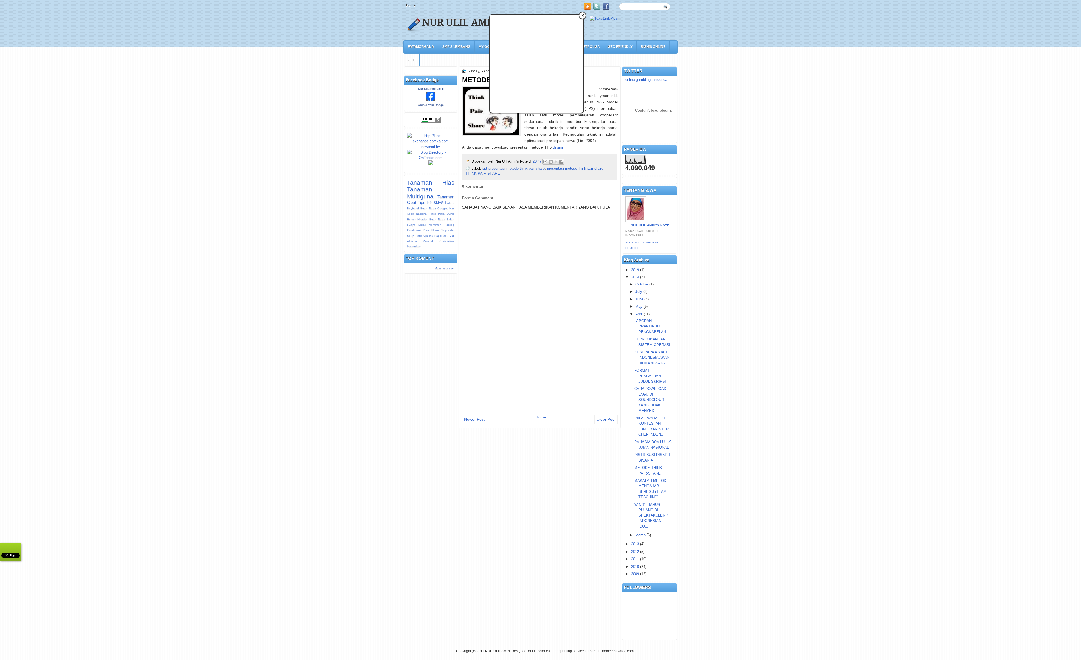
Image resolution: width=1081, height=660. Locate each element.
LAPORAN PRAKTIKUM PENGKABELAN (650, 326)
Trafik (418, 235)
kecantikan (414, 246)
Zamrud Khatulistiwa (439, 241)
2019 (635, 270)
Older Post (606, 419)
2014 (635, 277)
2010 (635, 566)
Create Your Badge (431, 105)
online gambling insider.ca (646, 79)
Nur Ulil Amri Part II (431, 88)
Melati (422, 224)
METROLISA (590, 47)
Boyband (413, 208)
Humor (411, 219)
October (641, 284)
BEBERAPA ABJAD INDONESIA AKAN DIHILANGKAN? (651, 357)
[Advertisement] (505, 68)
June (639, 299)
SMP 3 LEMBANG (456, 47)
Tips (421, 202)
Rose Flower (431, 230)
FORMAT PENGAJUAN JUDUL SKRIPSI (650, 376)
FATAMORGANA (421, 47)
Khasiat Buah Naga (431, 219)
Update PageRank (435, 235)
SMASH (440, 203)
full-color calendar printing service (558, 651)
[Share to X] (556, 162)
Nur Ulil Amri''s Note (650, 225)
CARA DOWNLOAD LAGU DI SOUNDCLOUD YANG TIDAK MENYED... (650, 400)
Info (429, 203)
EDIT (412, 60)
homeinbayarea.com (618, 651)
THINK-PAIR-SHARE (483, 173)
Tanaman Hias (430, 182)
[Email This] (545, 162)
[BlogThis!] (550, 162)
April (639, 314)
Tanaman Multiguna (420, 193)
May (638, 306)
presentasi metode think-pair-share (575, 168)
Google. (442, 208)
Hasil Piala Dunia (442, 213)
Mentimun (435, 224)
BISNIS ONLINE (653, 47)
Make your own (444, 268)
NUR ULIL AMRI (459, 22)
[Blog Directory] (430, 158)
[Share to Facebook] (561, 162)
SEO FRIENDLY (620, 47)
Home (411, 5)
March (640, 535)
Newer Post (474, 419)
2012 (635, 552)
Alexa (450, 203)
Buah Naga (428, 208)
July (638, 291)
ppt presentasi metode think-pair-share (513, 168)
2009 (635, 574)
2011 (635, 559)
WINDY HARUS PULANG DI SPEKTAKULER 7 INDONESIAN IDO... (651, 515)
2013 (635, 544)
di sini (558, 147)
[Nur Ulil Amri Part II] (430, 99)
